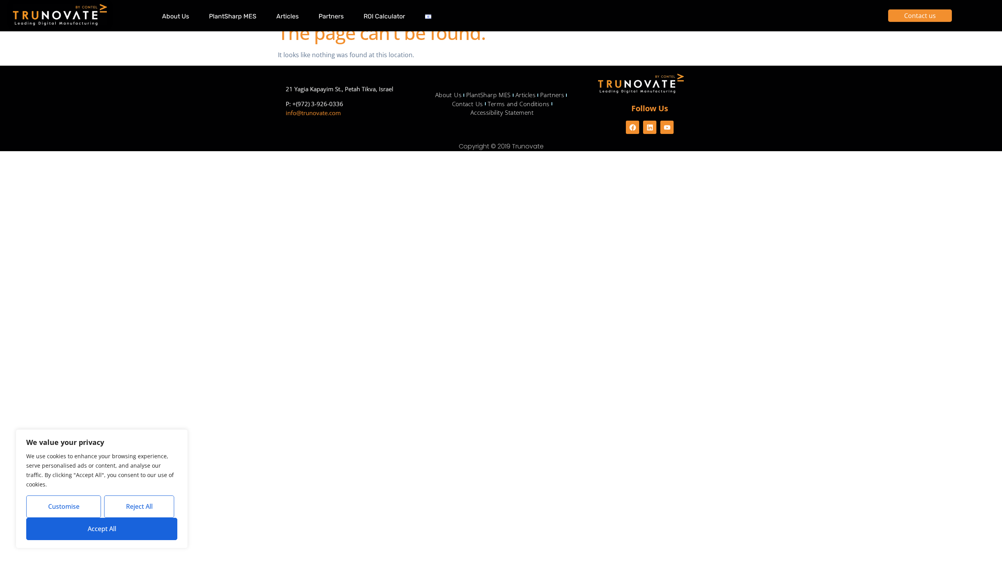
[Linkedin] (649, 127)
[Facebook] (632, 127)
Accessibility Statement (501, 112)
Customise (63, 506)
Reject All (139, 506)
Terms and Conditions (519, 104)
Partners (331, 16)
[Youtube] (667, 127)
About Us (175, 16)
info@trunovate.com (313, 113)
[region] (102, 488)
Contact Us (467, 104)
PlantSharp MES (232, 16)
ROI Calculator (384, 16)
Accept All (102, 528)
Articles (287, 16)
